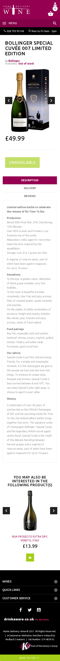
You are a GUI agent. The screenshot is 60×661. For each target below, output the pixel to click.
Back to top (28, 658)
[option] (30, 100)
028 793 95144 (15, 31)
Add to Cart (30, 557)
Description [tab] (29, 180)
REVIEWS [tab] (30, 196)
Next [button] (51, 100)
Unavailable (22, 162)
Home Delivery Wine (14, 631)
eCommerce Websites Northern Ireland (29, 635)
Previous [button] (8, 100)
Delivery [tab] (30, 188)
